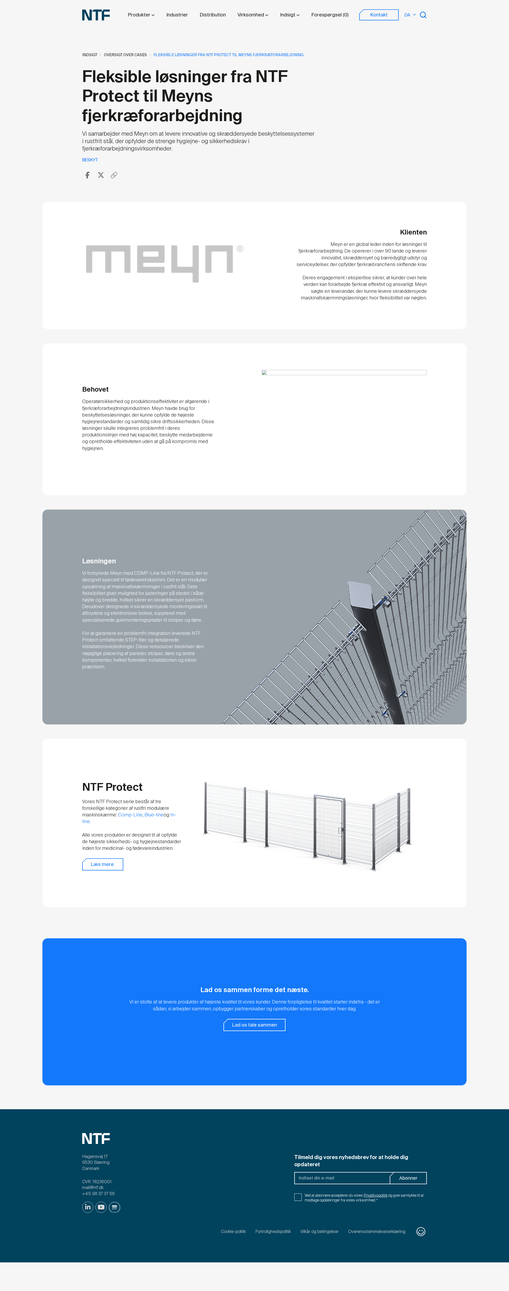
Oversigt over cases (125, 54)
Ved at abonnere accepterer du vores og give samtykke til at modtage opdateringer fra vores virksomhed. (364, 1197)
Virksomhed (251, 15)
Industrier (177, 15)
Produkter (139, 15)
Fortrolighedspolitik (273, 1231)
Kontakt (379, 15)
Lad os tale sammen (254, 1025)
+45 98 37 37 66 (98, 1193)
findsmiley (421, 1231)
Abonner (408, 1178)
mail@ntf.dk (92, 1187)
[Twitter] (100, 175)
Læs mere (103, 864)
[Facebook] (87, 175)
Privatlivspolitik (376, 1195)
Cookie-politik (233, 1231)
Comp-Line (130, 815)
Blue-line (154, 815)
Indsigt (288, 15)
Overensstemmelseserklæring (376, 1231)
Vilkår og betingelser (319, 1231)
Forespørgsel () (329, 15)
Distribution (213, 15)
